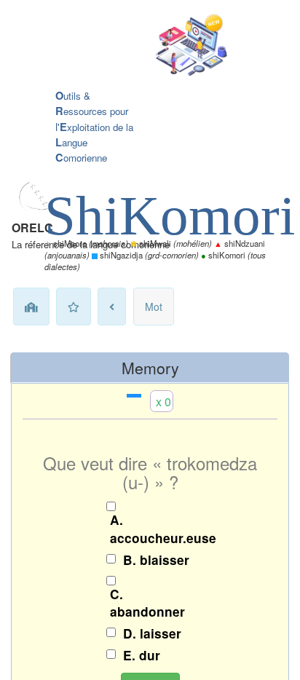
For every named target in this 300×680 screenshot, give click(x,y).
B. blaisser (156, 560)
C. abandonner (147, 603)
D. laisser (152, 633)
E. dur (141, 655)
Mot (153, 306)
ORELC (32, 227)
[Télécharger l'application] (139, 46)
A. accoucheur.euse (153, 529)
